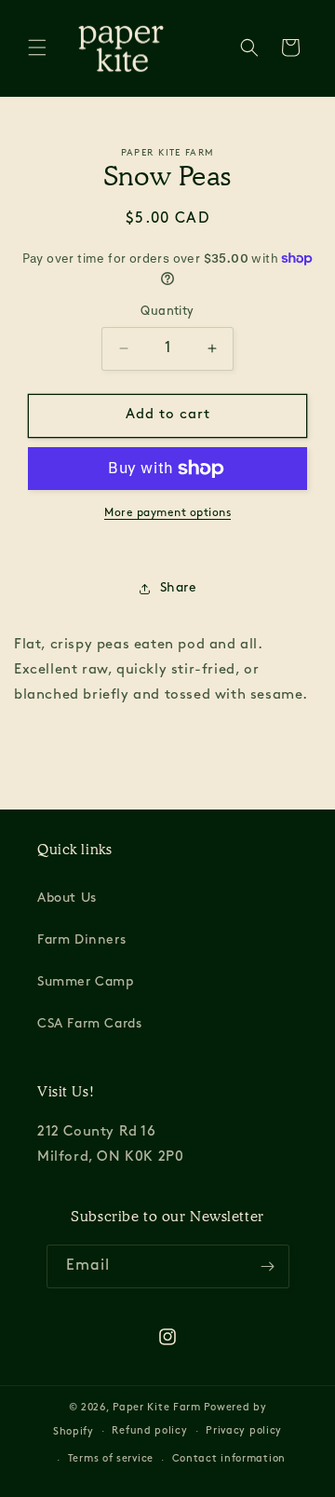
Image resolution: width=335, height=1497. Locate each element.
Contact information (229, 1459)
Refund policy (149, 1431)
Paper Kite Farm (157, 1408)
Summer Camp (85, 982)
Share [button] (178, 588)
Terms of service (111, 1459)
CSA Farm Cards (89, 1024)
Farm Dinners (81, 940)
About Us (67, 898)
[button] (37, 47)
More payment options (167, 513)
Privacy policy (244, 1431)
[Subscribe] (268, 1266)
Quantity (167, 312)
